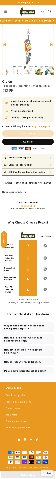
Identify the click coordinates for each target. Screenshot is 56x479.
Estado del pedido (16, 395)
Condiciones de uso (16, 421)
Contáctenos (13, 408)
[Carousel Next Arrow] (51, 44)
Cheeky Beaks (22, 467)
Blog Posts (11, 414)
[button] (6, 11)
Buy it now (28, 141)
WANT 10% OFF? (4, 239)
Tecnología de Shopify (39, 467)
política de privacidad (18, 427)
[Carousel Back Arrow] (4, 44)
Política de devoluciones (19, 401)
